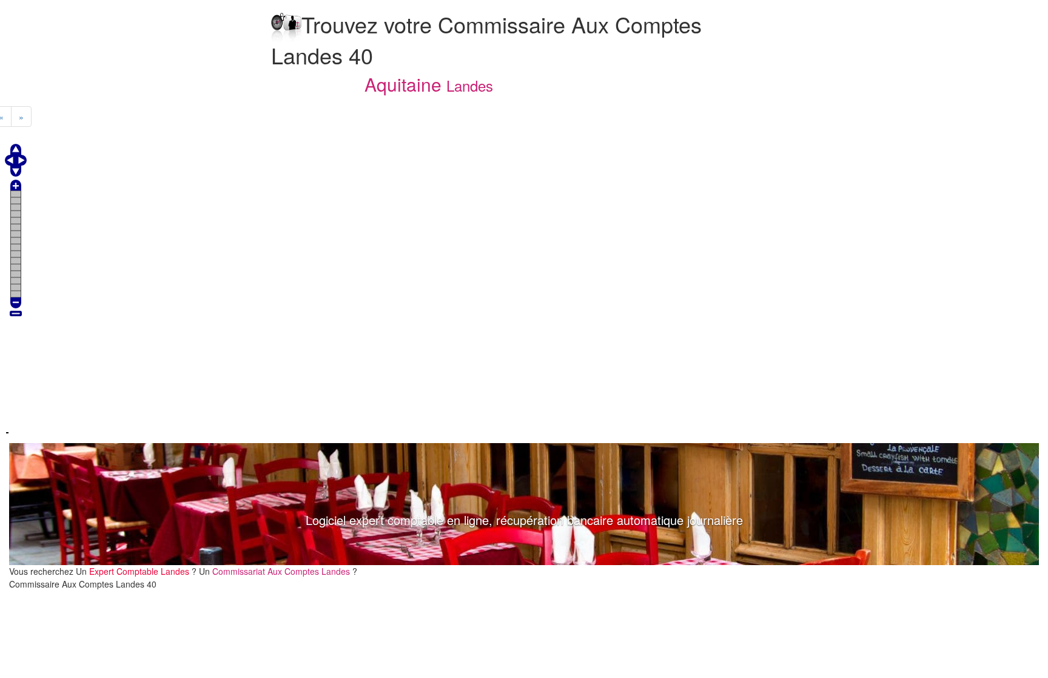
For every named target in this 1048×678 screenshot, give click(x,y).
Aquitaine (403, 84)
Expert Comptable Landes (139, 571)
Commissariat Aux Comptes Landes (281, 571)
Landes (469, 85)
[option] (524, 504)
